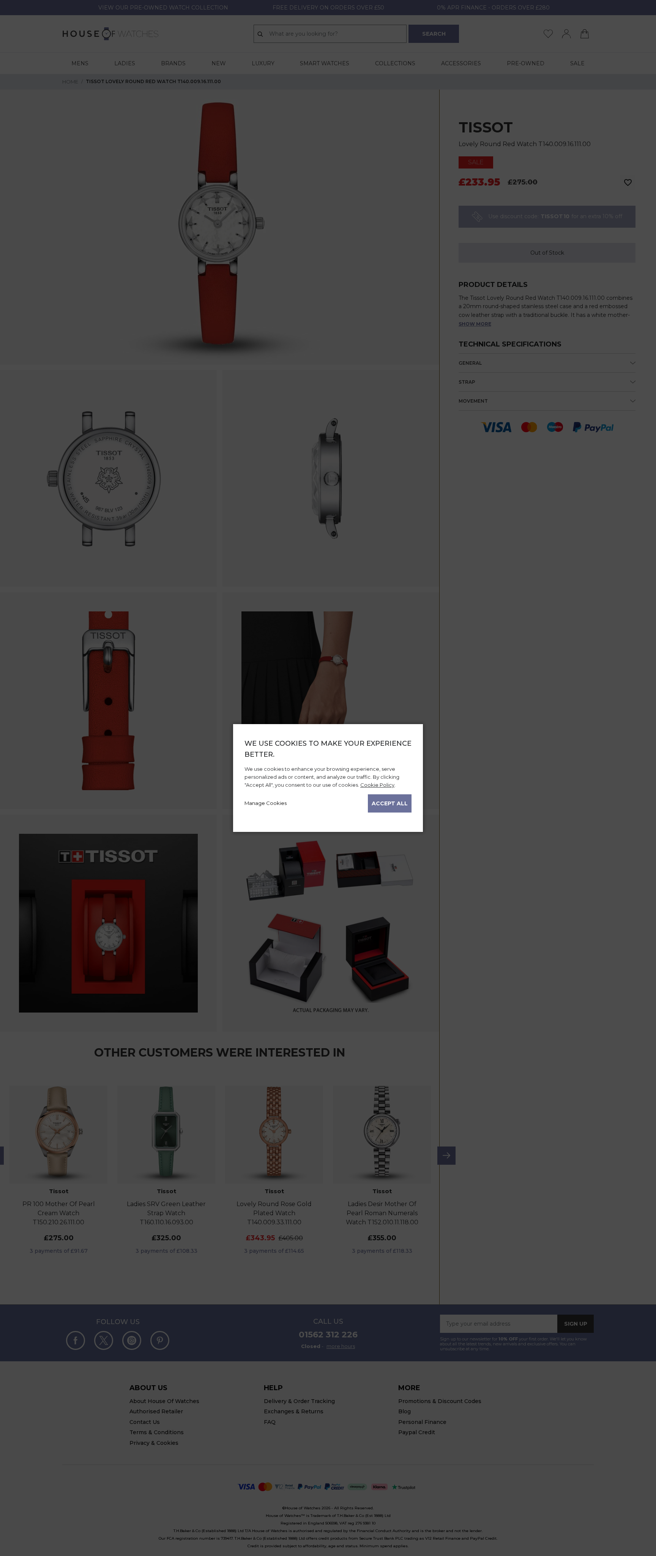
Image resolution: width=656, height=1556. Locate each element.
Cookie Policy (377, 785)
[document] (328, 775)
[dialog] (328, 778)
